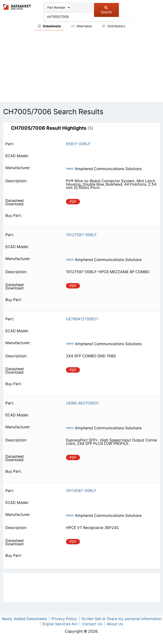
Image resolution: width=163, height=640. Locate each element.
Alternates (84, 26)
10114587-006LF (81, 490)
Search (106, 12)
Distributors (116, 26)
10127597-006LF (81, 235)
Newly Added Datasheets (24, 619)
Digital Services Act (60, 624)
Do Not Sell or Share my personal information (121, 619)
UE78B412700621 (82, 319)
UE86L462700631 (82, 403)
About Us (115, 624)
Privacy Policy (64, 619)
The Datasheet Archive (17, 7)
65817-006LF (78, 144)
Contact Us (92, 624)
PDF (73, 202)
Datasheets (51, 26)
